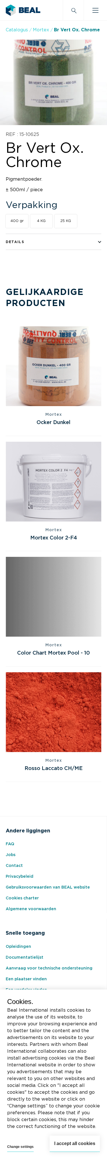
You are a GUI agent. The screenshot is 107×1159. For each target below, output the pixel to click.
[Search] (73, 10)
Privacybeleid (19, 877)
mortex (41, 30)
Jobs (10, 855)
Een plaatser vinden (26, 979)
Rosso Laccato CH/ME (54, 768)
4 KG (41, 221)
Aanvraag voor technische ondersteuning (49, 968)
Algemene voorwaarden (31, 909)
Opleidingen (18, 947)
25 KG (65, 221)
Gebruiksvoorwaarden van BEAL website (48, 887)
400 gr (17, 221)
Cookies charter (22, 898)
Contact (14, 866)
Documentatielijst (24, 958)
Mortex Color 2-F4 (53, 538)
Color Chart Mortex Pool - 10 (53, 653)
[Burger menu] (95, 10)
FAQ (10, 844)
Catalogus (17, 30)
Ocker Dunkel (53, 422)
